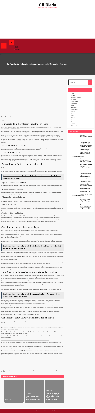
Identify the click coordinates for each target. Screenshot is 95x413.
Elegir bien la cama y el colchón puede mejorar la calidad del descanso (85, 199)
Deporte (73, 95)
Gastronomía (74, 103)
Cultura (72, 93)
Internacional (74, 107)
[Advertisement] (47, 25)
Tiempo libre (73, 121)
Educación (73, 99)
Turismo (73, 123)
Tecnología (73, 119)
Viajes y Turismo (74, 125)
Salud (72, 115)
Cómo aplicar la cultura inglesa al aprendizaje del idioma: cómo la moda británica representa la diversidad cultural (53, 396)
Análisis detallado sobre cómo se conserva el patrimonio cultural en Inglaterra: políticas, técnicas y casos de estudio (86, 191)
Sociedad (73, 117)
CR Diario (47, 4)
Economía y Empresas (76, 97)
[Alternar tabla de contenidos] (2, 120)
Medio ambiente (74, 109)
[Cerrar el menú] (11, 42)
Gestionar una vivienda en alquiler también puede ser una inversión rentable (85, 206)
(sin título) (82, 135)
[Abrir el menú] (3, 46)
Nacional (73, 111)
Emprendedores (74, 101)
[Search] (90, 82)
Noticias (73, 113)
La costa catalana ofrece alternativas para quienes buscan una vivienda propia (33, 398)
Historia (72, 105)
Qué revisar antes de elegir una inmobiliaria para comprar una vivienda (85, 183)
